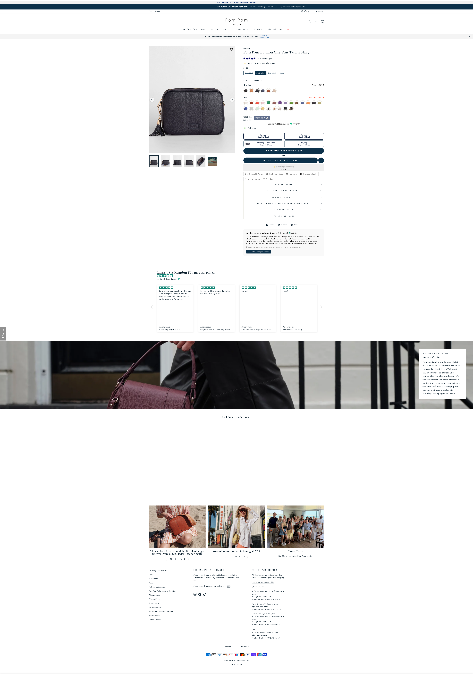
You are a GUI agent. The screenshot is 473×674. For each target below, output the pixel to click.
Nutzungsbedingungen (157, 587)
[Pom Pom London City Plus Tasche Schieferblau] (263, 90)
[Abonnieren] (228, 586)
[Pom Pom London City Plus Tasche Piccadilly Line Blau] (246, 108)
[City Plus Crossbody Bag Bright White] (246, 103)
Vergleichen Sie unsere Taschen (161, 611)
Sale (289, 29)
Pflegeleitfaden (154, 599)
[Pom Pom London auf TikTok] (204, 594)
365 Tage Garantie (283, 197)
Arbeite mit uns (154, 603)
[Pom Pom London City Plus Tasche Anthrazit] (268, 90)
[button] (231, 49)
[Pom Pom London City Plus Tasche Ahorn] (251, 90)
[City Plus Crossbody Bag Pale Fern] (319, 103)
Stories (258, 29)
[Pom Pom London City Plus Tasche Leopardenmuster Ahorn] (297, 103)
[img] (238, 276)
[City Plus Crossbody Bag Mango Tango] (308, 103)
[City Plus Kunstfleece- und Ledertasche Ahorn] (274, 108)
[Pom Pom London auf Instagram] (195, 594)
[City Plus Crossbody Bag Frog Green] (291, 103)
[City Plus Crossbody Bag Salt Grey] (251, 108)
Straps (215, 29)
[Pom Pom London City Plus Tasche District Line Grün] (268, 103)
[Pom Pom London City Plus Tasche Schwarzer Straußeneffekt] (314, 103)
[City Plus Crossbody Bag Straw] (263, 108)
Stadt (282, 73)
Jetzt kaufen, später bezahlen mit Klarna (283, 203)
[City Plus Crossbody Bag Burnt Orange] (251, 103)
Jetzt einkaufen (177, 559)
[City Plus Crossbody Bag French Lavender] (285, 103)
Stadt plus (260, 73)
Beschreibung (283, 184)
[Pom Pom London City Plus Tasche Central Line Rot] (257, 103)
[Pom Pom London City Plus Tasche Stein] (274, 90)
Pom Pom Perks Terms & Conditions (162, 591)
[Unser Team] (295, 527)
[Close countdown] (469, 36)
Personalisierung (155, 607)
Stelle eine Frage (284, 216)
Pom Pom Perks (275, 29)
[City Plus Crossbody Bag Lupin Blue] (302, 103)
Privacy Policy (154, 615)
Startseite (246, 48)
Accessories (243, 29)
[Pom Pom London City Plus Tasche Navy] (257, 90)
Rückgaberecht (154, 595)
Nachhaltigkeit (284, 210)
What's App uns (258, 587)
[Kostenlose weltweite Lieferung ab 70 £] (236, 527)
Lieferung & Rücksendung (284, 191)
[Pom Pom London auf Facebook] (199, 594)
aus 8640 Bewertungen (167, 279)
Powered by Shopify (236, 664)
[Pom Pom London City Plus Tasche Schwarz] (246, 90)
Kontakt (157, 11)
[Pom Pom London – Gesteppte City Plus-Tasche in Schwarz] (285, 108)
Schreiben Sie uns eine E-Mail (263, 582)
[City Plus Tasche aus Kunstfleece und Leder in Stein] (280, 108)
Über (151, 11)
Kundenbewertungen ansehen (259, 252)
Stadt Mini (249, 73)
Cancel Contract (155, 619)
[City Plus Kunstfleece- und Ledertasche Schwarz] (268, 108)
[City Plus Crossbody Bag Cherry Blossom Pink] (263, 103)
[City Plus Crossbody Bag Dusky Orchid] (274, 103)
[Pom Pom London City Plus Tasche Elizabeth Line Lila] (280, 103)
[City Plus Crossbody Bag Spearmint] (257, 108)
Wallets (227, 29)
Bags (204, 29)
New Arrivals (189, 29)
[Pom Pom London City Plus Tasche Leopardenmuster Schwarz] (291, 108)
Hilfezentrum (154, 578)
